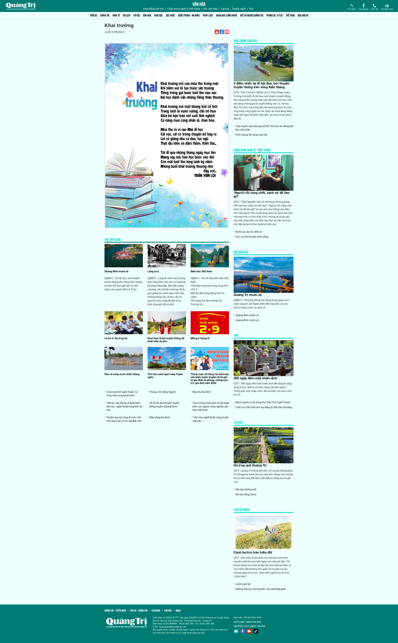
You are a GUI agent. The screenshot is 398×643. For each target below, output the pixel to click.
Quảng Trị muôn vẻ (248, 294)
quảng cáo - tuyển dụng (115, 610)
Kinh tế (116, 15)
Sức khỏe (170, 15)
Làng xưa (153, 271)
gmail (178, 610)
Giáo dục (158, 15)
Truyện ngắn (239, 8)
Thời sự (93, 15)
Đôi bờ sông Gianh (246, 494)
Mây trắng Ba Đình (159, 417)
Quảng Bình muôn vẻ (116, 271)
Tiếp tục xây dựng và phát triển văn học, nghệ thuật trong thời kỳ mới (124, 406)
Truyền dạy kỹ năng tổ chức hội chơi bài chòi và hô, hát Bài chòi (124, 419)
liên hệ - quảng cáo (139, 610)
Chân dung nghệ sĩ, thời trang (183, 8)
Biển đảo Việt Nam (201, 271)
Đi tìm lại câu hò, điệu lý (249, 231)
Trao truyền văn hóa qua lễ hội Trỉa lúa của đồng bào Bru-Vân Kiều (265, 128)
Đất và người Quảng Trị (251, 15)
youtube (168, 610)
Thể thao (290, 15)
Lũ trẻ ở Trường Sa (115, 338)
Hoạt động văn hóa (153, 8)
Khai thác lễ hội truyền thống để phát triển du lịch (166, 340)
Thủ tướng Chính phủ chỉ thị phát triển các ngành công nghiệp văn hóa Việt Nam (210, 406)
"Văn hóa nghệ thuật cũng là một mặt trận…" (210, 419)
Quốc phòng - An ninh (189, 15)
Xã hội (136, 15)
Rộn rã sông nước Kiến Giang (122, 374)
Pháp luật (208, 15)
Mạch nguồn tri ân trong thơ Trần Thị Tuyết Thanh (263, 402)
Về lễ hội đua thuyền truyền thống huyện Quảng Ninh (164, 405)
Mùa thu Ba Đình (201, 392)
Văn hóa (147, 15)
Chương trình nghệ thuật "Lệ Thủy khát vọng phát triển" (122, 394)
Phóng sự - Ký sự (274, 15)
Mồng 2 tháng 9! (200, 338)
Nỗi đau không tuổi (246, 489)
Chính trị (104, 15)
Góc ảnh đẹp (210, 8)
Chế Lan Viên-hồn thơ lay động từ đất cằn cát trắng (264, 407)
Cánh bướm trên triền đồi (253, 552)
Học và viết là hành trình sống (252, 236)
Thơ (251, 8)
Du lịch (126, 15)
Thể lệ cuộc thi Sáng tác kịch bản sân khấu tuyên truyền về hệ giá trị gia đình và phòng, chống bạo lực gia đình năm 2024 (210, 379)
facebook (156, 610)
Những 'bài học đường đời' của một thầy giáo (261, 589)
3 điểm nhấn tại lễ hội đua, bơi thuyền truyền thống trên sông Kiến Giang (262, 85)
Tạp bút (224, 8)
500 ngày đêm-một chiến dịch (255, 378)
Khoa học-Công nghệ (226, 15)
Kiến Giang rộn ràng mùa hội (251, 134)
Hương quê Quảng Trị (250, 465)
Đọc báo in (303, 15)
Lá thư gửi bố (243, 584)
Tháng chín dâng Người (162, 392)
